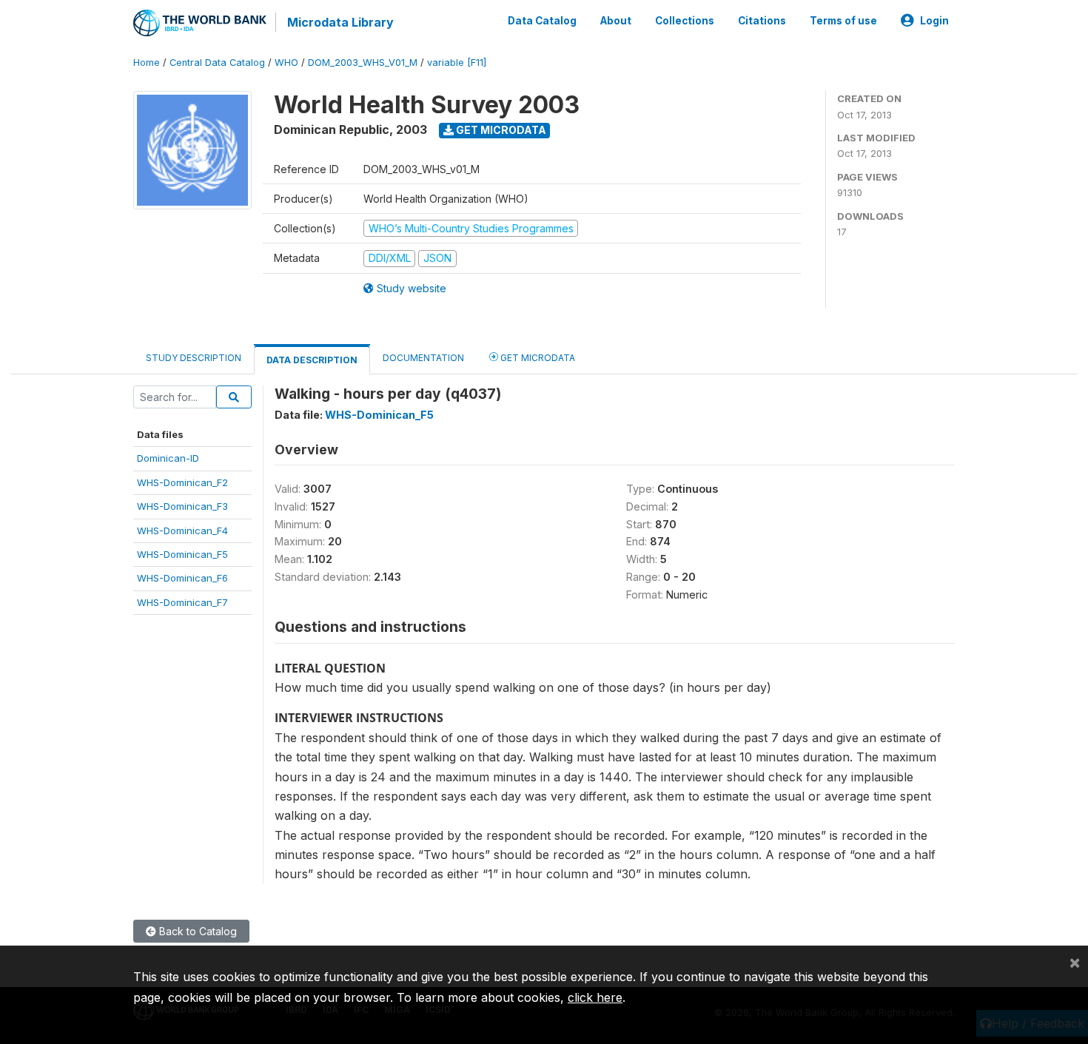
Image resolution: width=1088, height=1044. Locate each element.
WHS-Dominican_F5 (182, 554)
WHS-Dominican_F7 (182, 602)
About (615, 21)
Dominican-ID (168, 458)
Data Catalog (542, 21)
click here (595, 997)
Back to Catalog (196, 931)
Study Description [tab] (193, 357)
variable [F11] (456, 62)
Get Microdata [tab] (536, 357)
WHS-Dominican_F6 (182, 578)
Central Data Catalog (217, 62)
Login (934, 21)
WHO (286, 62)
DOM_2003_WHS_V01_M (362, 62)
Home (146, 62)
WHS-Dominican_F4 (182, 530)
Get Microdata (500, 130)
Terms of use (843, 21)
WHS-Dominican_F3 (182, 506)
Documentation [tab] (423, 357)
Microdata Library (340, 22)
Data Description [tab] (311, 360)
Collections (684, 21)
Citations (762, 21)
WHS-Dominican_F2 (182, 482)
